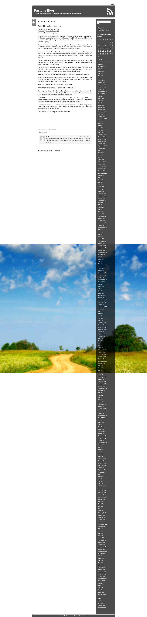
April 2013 (100, 426)
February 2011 (102, 485)
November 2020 (102, 223)
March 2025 (101, 105)
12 (103, 48)
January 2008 (101, 569)
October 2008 (101, 549)
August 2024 (101, 121)
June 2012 (101, 449)
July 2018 (100, 284)
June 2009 (101, 531)
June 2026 (101, 71)
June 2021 (101, 207)
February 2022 (102, 189)
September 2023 (102, 146)
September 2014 (102, 388)
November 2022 (102, 168)
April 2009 (100, 535)
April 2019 (100, 263)
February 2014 (102, 404)
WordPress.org (102, 607)
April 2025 (100, 103)
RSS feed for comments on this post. (49, 151)
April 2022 (100, 184)
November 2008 (102, 547)
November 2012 (102, 438)
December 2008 (102, 544)
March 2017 (101, 320)
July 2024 (100, 123)
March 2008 (101, 565)
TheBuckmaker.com (84, 615)
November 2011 (102, 465)
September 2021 (102, 200)
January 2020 (101, 243)
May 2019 (100, 261)
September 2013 (102, 415)
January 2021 (101, 218)
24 (98, 53)
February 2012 (102, 458)
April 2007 (100, 590)
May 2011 (100, 479)
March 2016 (101, 347)
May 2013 (100, 424)
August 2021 (101, 202)
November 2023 (102, 141)
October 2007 (101, 576)
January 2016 (101, 352)
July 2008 (100, 556)
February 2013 (102, 431)
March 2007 (101, 592)
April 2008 (100, 562)
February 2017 (102, 322)
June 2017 (101, 313)
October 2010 (101, 494)
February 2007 (102, 594)
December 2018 (102, 272)
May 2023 (100, 155)
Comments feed (102, 605)
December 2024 (102, 112)
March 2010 (101, 510)
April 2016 (100, 345)
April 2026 (100, 75)
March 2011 (101, 483)
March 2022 (101, 186)
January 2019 (101, 270)
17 (98, 51)
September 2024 (102, 118)
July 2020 (100, 229)
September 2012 (102, 442)
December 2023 (102, 139)
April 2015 (100, 372)
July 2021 (100, 204)
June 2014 (101, 395)
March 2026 (101, 78)
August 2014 (101, 390)
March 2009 (101, 537)
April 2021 (100, 211)
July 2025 (100, 96)
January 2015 (101, 379)
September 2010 (102, 497)
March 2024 (101, 132)
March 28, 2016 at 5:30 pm (85, 136)
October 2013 (101, 413)
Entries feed (101, 603)
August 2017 (101, 309)
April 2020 (100, 236)
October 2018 (101, 277)
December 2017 (102, 300)
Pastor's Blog (44, 10)
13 (105, 48)
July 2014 (100, 392)
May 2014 (100, 397)
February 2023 (102, 161)
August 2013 (101, 417)
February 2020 (102, 241)
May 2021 (100, 209)
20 (105, 51)
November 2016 (102, 329)
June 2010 (101, 503)
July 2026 (100, 69)
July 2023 (100, 150)
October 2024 (101, 116)
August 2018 (101, 282)
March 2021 (101, 214)
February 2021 (102, 216)
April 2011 (100, 481)
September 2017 (102, 306)
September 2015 (102, 361)
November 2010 (102, 492)
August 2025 (101, 93)
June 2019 (101, 259)
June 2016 (101, 340)
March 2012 (101, 456)
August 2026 (101, 66)
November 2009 (102, 519)
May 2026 (100, 73)
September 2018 (102, 279)
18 (100, 51)
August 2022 (101, 175)
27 (105, 53)
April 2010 (100, 508)
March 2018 (101, 293)
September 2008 (102, 551)
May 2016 (100, 343)
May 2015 (100, 370)
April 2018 (100, 291)
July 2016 (100, 338)
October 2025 (101, 89)
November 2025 (102, 87)
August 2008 (101, 553)
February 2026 (102, 80)
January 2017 (101, 325)
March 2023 (101, 159)
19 (103, 51)
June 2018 (101, 286)
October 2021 (101, 198)
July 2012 (100, 447)
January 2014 (101, 406)
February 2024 (102, 134)
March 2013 (101, 429)
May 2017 (100, 315)
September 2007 (102, 578)
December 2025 (102, 84)
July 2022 (100, 177)
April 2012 (100, 454)
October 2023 (101, 143)
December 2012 (102, 436)
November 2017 (102, 302)
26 (103, 53)
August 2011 (101, 472)
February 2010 (102, 513)
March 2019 (101, 266)
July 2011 (100, 474)
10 (98, 48)
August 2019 (101, 254)
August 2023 (101, 148)
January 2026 (101, 82)
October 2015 (101, 359)
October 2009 (101, 522)
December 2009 (102, 517)
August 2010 (101, 499)
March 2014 (101, 402)
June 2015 (101, 368)
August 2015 (101, 363)
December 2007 (102, 571)
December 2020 (102, 220)
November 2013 (102, 411)
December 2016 (102, 327)
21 (107, 51)
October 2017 (101, 304)
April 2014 (100, 399)
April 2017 (100, 318)
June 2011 (100, 476)
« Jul (100, 59)
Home (112, 4)
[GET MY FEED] (110, 11)
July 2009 (100, 528)
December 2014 (102, 381)
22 (110, 51)
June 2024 (101, 125)
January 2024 (101, 137)
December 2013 (102, 408)
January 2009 (101, 542)
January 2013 (101, 433)
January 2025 (101, 109)
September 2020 (102, 227)
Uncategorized (52, 129)
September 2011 (102, 470)
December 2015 (102, 354)
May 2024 (100, 127)
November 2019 (102, 248)
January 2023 (101, 164)
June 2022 (101, 180)
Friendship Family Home (104, 30)
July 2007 (100, 583)
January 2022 (101, 191)
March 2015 (101, 374)
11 (100, 48)
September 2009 (102, 524)
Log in (99, 600)
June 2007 (101, 585)
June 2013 (101, 422)
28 (107, 53)
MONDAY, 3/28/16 (46, 21)
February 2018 (102, 295)
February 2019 (102, 268)
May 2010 (100, 506)
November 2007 (102, 574)
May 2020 (100, 234)
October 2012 (101, 440)
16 (112, 48)
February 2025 (102, 107)
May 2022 (100, 182)
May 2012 (100, 451)
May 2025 (100, 100)
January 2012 (101, 460)
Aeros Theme (74, 615)
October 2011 (101, 467)
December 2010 (102, 490)
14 (107, 48)
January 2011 (101, 488)
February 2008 (102, 567)
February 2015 (102, 377)
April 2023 (100, 157)
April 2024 (100, 130)
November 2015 (102, 356)
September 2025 (102, 91)
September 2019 (102, 252)
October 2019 (101, 250)
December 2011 (102, 463)
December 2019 (102, 245)
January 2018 (101, 297)
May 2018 (100, 288)
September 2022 (102, 173)
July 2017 (100, 311)
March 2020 (101, 238)
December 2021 (102, 193)
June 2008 (101, 558)
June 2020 (101, 232)
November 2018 (102, 275)
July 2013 (100, 420)
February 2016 (102, 349)
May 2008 (100, 560)
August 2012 (101, 445)
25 (100, 53)
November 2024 (102, 114)
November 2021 (102, 195)
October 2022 (101, 171)
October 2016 (101, 331)
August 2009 (101, 526)
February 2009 (102, 540)
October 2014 (101, 386)
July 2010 (100, 501)
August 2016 (101, 336)
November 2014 (102, 383)
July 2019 (100, 257)
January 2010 (101, 515)
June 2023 (101, 152)
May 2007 (100, 587)
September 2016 (102, 334)
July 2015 (100, 365)
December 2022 (102, 166)
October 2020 (101, 225)
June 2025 (101, 98)
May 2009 (100, 533)
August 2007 (101, 581)
